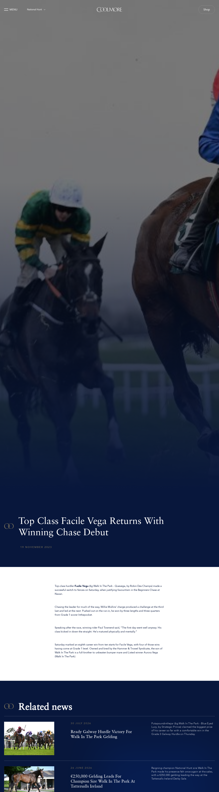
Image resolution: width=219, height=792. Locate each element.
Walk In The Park (103, 586)
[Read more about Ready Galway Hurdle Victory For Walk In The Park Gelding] (109, 738)
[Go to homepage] (109, 9)
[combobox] (36, 9)
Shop (206, 9)
